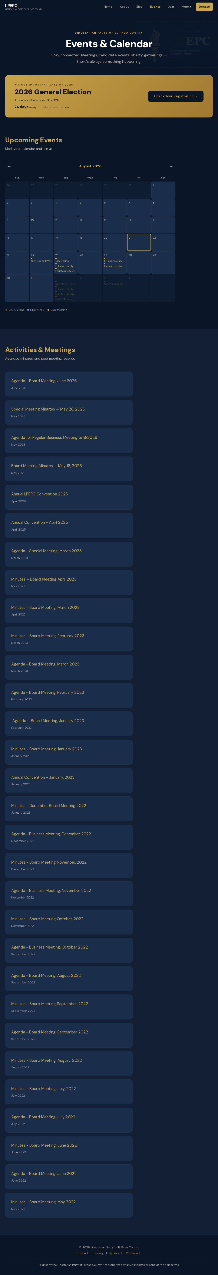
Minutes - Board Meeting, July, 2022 (43, 1088)
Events (155, 7)
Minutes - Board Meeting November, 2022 (49, 862)
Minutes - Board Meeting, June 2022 (44, 1145)
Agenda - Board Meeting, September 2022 (49, 1032)
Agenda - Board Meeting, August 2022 (46, 975)
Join (171, 7)
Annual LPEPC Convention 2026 (39, 494)
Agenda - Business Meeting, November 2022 (51, 890)
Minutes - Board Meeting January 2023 (46, 749)
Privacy (99, 1253)
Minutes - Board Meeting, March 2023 (45, 607)
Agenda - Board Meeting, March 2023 (45, 664)
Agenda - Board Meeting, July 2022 (43, 1117)
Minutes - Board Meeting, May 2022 (43, 1202)
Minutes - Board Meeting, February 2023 (47, 635)
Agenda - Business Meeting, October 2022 (49, 947)
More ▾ (186, 7)
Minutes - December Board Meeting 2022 (48, 805)
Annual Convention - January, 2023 (43, 777)
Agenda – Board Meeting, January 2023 (47, 720)
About (124, 7)
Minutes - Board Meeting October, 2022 (47, 919)
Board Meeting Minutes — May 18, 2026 (46, 465)
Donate (204, 7)
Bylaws (114, 1253)
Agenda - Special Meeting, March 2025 (46, 551)
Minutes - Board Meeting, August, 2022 (46, 1060)
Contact (82, 1253)
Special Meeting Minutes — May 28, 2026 (48, 409)
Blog (139, 7)
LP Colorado (133, 1253)
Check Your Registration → (176, 96)
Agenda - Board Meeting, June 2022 (44, 1173)
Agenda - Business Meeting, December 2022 (51, 834)
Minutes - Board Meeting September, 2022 (49, 1003)
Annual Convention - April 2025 (39, 522)
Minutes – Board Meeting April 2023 (43, 579)
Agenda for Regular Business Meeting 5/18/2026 (54, 437)
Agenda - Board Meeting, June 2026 (44, 381)
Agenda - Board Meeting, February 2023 (47, 692)
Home (108, 7)
